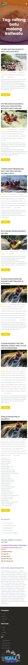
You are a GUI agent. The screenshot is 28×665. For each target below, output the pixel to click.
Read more (5, 94)
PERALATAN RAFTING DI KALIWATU (10, 418)
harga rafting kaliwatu (10, 574)
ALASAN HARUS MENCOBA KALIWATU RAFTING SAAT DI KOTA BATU (12, 281)
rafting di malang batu (10, 593)
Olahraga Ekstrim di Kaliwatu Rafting (8, 138)
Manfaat (4, 632)
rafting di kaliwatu (16, 591)
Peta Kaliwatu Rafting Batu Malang (15, 388)
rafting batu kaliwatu (12, 589)
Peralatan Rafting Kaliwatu (13, 205)
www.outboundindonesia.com (9, 525)
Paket (3, 627)
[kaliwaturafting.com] (4, 3)
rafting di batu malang (6, 591)
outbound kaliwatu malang (12, 586)
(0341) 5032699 (6, 640)
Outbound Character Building (7, 384)
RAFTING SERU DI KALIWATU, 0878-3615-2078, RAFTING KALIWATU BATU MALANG (12, 106)
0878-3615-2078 (6, 643)
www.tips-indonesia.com (7, 523)
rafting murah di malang (13, 601)
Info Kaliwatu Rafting (5, 131)
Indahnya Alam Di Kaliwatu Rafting (16, 371)
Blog (3, 621)
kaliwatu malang (22, 576)
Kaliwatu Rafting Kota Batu (9, 74)
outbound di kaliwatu (16, 584)
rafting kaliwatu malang (6, 598)
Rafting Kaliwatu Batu (16, 317)
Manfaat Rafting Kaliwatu (18, 133)
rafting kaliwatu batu (13, 594)
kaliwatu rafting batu (13, 577)
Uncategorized (19, 138)
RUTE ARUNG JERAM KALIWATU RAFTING (13, 232)
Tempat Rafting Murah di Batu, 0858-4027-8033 (12, 50)
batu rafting (14, 571)
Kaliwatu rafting (4, 577)
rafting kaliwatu (4, 594)
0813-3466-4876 (6, 648)
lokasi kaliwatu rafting (10, 583)
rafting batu (3, 589)
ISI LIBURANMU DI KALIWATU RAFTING (14, 308)
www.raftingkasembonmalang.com (10, 532)
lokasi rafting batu (20, 583)
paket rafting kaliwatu (10, 588)
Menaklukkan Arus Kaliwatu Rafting (8, 135)
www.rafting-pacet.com (7, 528)
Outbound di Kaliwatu (17, 384)
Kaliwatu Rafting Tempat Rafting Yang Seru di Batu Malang (13, 313)
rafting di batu (21, 589)
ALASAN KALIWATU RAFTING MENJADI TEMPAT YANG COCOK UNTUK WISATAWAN (13, 345)
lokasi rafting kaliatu (5, 584)
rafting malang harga (15, 599)
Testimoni (4, 619)
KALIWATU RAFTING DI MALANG (17, 131)
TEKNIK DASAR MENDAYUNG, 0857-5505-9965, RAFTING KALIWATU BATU (12, 171)
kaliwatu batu (19, 574)
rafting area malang (20, 588)
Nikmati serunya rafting (20, 135)
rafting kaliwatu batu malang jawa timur (16, 596)
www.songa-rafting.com (7, 530)
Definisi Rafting (22, 129)
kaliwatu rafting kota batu (10, 581)
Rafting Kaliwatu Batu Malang (13, 391)
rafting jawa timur (20, 593)
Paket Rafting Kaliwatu (16, 386)
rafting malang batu (5, 599)
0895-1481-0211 (6, 645)
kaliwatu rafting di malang (13, 579)
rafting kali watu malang (17, 598)
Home (3, 614)
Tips (3, 629)
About (3, 616)
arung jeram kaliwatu (5, 571)
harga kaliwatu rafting (11, 572)
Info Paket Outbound (12, 373)
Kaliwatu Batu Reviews (12, 576)
